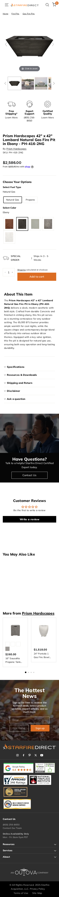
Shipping (21, 270)
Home (5, 13)
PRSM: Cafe (9, 224)
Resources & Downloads (22, 374)
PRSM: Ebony (22, 224)
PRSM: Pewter (48, 224)
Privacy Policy (37, 888)
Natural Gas (12, 199)
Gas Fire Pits (29, 13)
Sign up (40, 728)
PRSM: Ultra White (9, 237)
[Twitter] (35, 755)
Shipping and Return (19, 382)
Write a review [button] (29, 519)
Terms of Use (21, 893)
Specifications (15, 366)
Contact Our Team (12, 828)
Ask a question (16, 398)
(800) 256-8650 (11, 824)
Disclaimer (13, 390)
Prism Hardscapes (16, 148)
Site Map (37, 893)
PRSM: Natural (35, 224)
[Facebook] (23, 755)
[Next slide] (53, 44)
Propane (30, 199)
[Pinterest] (29, 755)
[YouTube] (41, 755)
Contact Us (29, 475)
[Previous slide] (6, 44)
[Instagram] (17, 755)
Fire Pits (15, 13)
